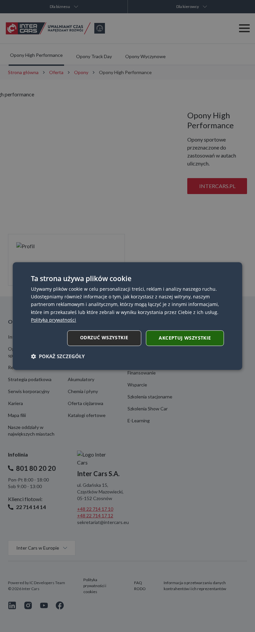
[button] (58, 356)
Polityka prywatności (53, 320)
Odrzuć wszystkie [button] (104, 337)
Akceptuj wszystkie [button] (185, 338)
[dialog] (127, 316)
